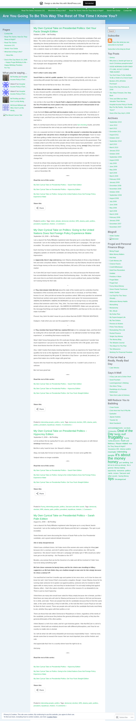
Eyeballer (113, 414)
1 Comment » (61, 224)
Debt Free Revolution (117, 270)
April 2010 (113, 144)
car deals (127, 428)
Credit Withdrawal (116, 267)
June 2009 (113, 166)
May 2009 (113, 170)
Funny (43, 507)
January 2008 (115, 220)
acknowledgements (115, 428)
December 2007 (115, 224)
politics (43, 221)
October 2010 (114, 138)
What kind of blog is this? (57, 11)
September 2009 (116, 157)
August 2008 (114, 198)
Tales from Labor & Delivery (119, 395)
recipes (116, 473)
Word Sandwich (115, 423)
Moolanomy (114, 308)
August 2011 (114, 135)
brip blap (113, 257)
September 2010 (116, 141)
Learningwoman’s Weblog (119, 383)
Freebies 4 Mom (115, 276)
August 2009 (114, 160)
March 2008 (114, 214)
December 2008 (115, 186)
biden (53, 221)
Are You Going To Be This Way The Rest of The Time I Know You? (60, 16)
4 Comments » (67, 425)
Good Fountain (115, 380)
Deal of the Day (120, 432)
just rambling (124, 463)
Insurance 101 (113, 449)
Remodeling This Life (117, 330)
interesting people (47, 422)
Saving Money (123, 476)
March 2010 (114, 147)
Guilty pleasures (114, 441)
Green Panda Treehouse (119, 289)
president (37, 224)
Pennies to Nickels (116, 324)
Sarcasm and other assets (75, 507)
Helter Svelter (114, 236)
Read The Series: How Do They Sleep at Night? (86, 11)
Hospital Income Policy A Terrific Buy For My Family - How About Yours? (121, 107)
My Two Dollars (115, 320)
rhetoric (52, 224)
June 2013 (113, 125)
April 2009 (113, 173)
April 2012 (113, 128)
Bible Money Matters (117, 254)
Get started (89, 3)
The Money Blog (115, 340)
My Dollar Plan (115, 314)
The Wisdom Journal (117, 343)
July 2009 (113, 163)
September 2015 (116, 122)
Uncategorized (120, 479)
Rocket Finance (115, 333)
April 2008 (113, 211)
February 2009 (115, 179)
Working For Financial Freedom (121, 352)
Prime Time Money (116, 327)
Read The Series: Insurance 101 (33, 11)
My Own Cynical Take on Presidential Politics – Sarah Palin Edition (58, 185)
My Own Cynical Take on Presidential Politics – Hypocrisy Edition (57, 189)
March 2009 (114, 176)
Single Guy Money (116, 336)
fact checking (82, 125)
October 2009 (114, 154)
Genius (112, 58)
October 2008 (114, 192)
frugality (115, 437)
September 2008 (116, 195)
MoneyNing (114, 305)
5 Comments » (61, 706)
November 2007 (115, 227)
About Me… (10, 55)
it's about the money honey (119, 458)
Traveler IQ (114, 420)
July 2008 (113, 201)
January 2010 (115, 151)
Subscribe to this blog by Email (119, 49)
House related (122, 443)
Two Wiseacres (115, 349)
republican (45, 224)
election (72, 221)
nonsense (120, 471)
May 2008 (113, 208)
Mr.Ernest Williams (17, 105)
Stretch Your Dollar (113, 11)
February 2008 (115, 217)
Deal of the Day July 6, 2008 (120, 113)
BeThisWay (14, 77)
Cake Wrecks (114, 368)
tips (111, 479)
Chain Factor (114, 407)
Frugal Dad (114, 283)
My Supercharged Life (118, 317)
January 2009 (115, 182)
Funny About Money (117, 286)
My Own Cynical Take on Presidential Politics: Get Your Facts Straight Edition (61, 393)
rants (62, 422)
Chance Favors (115, 264)
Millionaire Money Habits (119, 301)
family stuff (120, 434)
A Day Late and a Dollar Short (120, 377)
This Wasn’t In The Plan (118, 346)
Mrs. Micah (113, 311)
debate (58, 221)
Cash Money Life (116, 261)
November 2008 (115, 189)
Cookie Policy (52, 717)
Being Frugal (114, 251)
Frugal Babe (114, 280)
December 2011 (115, 132)
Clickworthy (112, 431)
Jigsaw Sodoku (115, 417)
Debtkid (112, 273)
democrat (65, 221)
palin (87, 221)
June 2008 (113, 205)
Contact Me (128, 11)
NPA (77, 221)
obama (82, 221)
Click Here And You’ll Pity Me (120, 410)
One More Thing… (116, 386)
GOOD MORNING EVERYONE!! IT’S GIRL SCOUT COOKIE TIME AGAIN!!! (121, 69)
